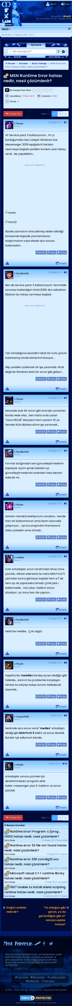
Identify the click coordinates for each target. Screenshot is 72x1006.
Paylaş (52, 252)
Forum (11, 63)
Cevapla (62, 263)
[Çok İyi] (51, 90)
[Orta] (42, 90)
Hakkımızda (33, 981)
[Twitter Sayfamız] (51, 944)
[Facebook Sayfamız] (44, 944)
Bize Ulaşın (49, 981)
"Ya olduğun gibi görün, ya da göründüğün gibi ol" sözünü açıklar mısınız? (52, 916)
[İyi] (46, 90)
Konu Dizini (23, 977)
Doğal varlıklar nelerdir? (16, 910)
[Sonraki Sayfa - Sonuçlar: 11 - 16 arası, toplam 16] (66, 114)
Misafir (67, 16)
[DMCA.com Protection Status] (36, 1000)
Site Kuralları (39, 977)
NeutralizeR (60, 990)
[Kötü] (38, 90)
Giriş (67, 4)
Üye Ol (52, 4)
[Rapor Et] (7, 263)
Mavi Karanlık (22, 954)
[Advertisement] (35, 188)
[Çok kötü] (34, 90)
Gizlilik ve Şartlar (57, 977)
